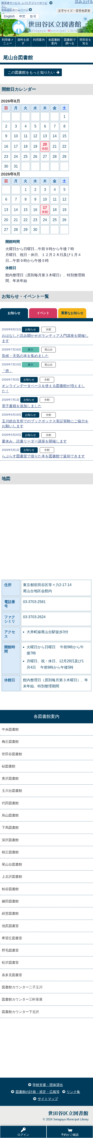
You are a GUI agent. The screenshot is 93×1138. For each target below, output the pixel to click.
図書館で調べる (70, 41)
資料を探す (23, 41)
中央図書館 (10, 729)
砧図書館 (8, 766)
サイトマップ (48, 1099)
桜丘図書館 (10, 852)
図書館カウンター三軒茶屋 (22, 999)
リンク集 (73, 1092)
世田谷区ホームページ (14, 9)
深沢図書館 (10, 840)
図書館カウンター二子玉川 (22, 987)
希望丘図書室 (12, 938)
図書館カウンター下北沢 (20, 1012)
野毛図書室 (10, 950)
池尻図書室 (10, 926)
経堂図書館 (10, 913)
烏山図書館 (10, 815)
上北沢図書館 (12, 876)
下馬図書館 (10, 827)
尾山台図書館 (12, 864)
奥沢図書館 (10, 778)
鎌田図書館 (10, 901)
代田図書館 (10, 803)
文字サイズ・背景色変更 (74, 10)
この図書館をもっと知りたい (31, 72)
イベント (43, 313)
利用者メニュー (8, 41)
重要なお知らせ (72, 313)
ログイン (23, 1134)
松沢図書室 (10, 962)
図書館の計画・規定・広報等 (38, 1092)
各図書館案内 (54, 41)
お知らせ (14, 313)
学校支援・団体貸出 (48, 1085)
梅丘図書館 (10, 741)
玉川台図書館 (12, 791)
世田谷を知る (85, 41)
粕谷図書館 (10, 889)
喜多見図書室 (12, 975)
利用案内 (39, 39)
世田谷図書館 (12, 754)
